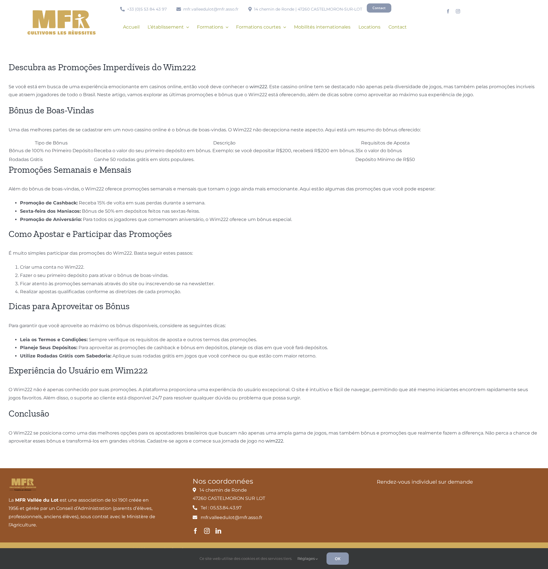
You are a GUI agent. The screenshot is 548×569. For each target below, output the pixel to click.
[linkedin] (218, 531)
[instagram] (458, 11)
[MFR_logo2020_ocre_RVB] (61, 12)
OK (338, 558)
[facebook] (448, 11)
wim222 (258, 86)
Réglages (306, 558)
